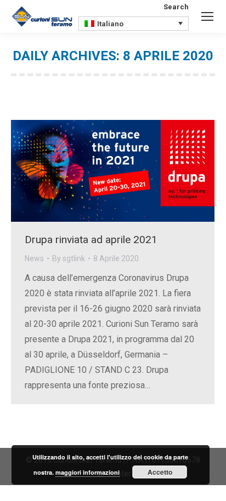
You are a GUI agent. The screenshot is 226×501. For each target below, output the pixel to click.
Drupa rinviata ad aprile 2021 (91, 239)
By (68, 258)
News (34, 258)
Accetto (160, 472)
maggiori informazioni (87, 472)
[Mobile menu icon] (207, 16)
